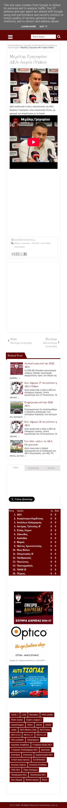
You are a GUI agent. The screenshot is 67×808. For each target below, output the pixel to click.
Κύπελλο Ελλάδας (38, 765)
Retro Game (17, 720)
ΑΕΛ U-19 (41, 735)
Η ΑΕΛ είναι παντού (20, 760)
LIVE (24, 715)
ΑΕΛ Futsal (45, 730)
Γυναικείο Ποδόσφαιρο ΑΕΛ (24, 750)
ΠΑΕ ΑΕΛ (36, 243)
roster (14, 730)
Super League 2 (34, 720)
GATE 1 (14, 715)
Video (16, 467)
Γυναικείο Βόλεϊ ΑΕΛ (42, 745)
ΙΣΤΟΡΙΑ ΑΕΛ (39, 760)
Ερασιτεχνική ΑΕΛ (44, 755)
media (48, 725)
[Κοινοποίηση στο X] (21, 254)
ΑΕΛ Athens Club (28, 730)
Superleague (19, 247)
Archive (51, 468)
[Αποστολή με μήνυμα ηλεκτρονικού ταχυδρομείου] (13, 254)
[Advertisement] (33, 203)
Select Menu (10, 37)
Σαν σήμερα (16, 780)
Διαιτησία (45, 750)
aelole (39, 725)
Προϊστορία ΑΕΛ (38, 775)
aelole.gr (54, 805)
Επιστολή (27, 755)
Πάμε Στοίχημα (30, 770)
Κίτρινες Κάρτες (18, 765)
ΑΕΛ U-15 (16, 735)
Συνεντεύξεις (46, 243)
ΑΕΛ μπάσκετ (17, 740)
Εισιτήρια (15, 755)
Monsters (33, 715)
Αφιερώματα (33, 740)
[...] (18, 378)
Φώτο (44, 780)
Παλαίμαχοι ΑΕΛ (19, 775)
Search (58, 36)
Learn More (28, 26)
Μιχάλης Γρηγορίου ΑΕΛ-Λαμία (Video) (28, 59)
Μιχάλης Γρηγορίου (22, 243)
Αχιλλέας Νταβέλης (20, 745)
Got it (43, 26)
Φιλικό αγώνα (32, 780)
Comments (33, 468)
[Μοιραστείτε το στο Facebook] (25, 254)
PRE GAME (47, 715)
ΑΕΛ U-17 (28, 735)
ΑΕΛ (12, 805)
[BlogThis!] (17, 254)
